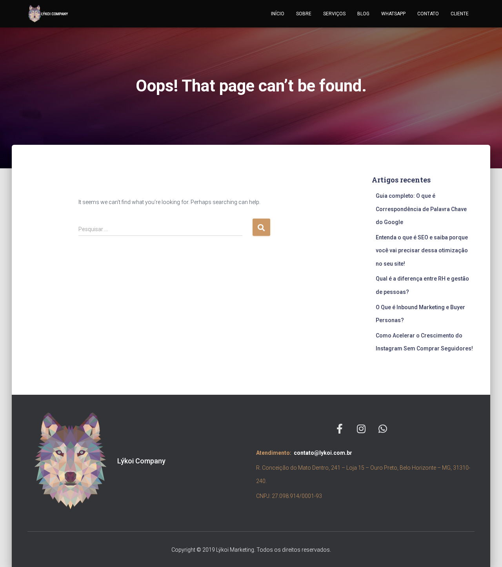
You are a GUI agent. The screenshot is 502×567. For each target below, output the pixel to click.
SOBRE (303, 13)
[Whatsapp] (383, 429)
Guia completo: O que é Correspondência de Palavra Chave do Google (421, 209)
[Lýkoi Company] (48, 14)
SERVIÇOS (334, 13)
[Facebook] (339, 429)
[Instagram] (361, 429)
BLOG (363, 13)
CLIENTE (460, 13)
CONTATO (428, 13)
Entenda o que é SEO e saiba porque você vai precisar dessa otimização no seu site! (422, 250)
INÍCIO (277, 13)
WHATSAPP (393, 13)
